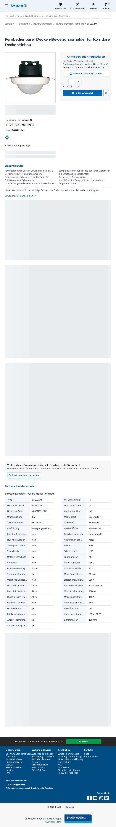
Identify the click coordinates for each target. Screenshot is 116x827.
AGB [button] (60, 764)
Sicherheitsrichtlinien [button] (69, 770)
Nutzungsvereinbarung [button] (70, 756)
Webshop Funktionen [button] (42, 754)
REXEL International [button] (68, 772)
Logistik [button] (9, 764)
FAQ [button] (8, 772)
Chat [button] (86, 754)
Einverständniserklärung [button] (70, 759)
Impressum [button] (63, 767)
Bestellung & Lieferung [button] (43, 756)
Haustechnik (24, 23)
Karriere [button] (10, 770)
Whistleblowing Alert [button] (68, 754)
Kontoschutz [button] (38, 767)
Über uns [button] (10, 756)
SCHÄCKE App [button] (39, 770)
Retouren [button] (36, 762)
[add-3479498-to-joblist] (106, 93)
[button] (6, 6)
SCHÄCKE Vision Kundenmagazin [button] (14, 760)
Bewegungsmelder (42, 23)
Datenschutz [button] (64, 762)
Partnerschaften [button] (14, 767)
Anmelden (83, 741)
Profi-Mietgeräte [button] (40, 764)
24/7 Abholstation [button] (41, 759)
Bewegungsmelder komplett (69, 23)
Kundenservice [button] (91, 756)
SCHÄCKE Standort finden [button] (19, 754)
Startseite (9, 23)
